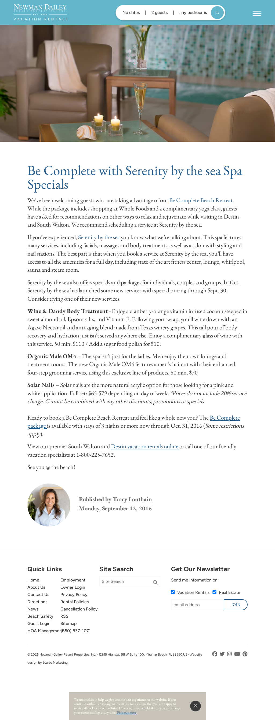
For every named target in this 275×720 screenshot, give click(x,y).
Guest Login (38, 623)
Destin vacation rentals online (145, 446)
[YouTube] (237, 654)
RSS (64, 616)
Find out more (126, 712)
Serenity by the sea (99, 237)
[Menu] (257, 13)
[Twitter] (223, 654)
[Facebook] (215, 654)
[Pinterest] (245, 654)
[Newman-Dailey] (40, 12)
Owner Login (72, 587)
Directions (37, 601)
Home (33, 580)
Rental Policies (74, 601)
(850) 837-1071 (75, 630)
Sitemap (68, 623)
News (32, 609)
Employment (72, 580)
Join (236, 604)
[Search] (155, 582)
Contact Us (38, 594)
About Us (36, 587)
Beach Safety (40, 616)
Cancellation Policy (79, 609)
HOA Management (45, 630)
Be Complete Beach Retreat (201, 200)
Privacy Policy (74, 594)
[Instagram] (230, 654)
